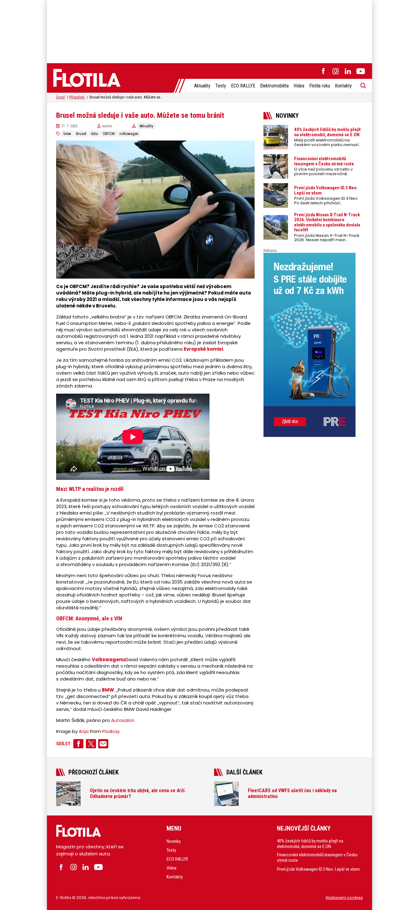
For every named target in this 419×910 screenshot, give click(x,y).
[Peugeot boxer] (313, 345)
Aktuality (202, 86)
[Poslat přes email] (103, 743)
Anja (84, 731)
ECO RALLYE (243, 86)
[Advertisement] (209, 30)
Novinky (174, 841)
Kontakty (343, 86)
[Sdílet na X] (91, 743)
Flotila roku (319, 86)
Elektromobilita (274, 86)
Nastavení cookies (344, 897)
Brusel (81, 133)
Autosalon (122, 720)
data (94, 133)
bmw (67, 133)
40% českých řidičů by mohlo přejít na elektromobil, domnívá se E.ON (310, 843)
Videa (299, 86)
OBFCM (109, 133)
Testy (220, 86)
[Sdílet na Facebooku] (78, 743)
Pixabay (111, 731)
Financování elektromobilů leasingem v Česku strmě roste (317, 857)
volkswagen (128, 133)
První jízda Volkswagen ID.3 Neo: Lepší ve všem (318, 869)
